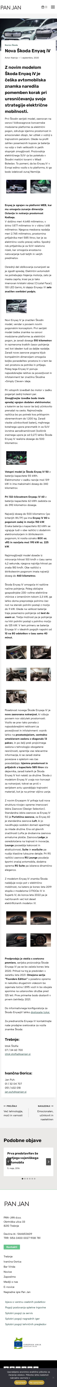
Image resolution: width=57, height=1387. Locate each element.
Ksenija (14, 57)
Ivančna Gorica (12, 1261)
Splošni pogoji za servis (19, 1313)
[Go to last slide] (8, 1161)
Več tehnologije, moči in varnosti (13, 1111)
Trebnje (8, 1256)
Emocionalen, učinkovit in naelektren (45, 1113)
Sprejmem (20, 1382)
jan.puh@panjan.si (15, 1091)
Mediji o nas (11, 1281)
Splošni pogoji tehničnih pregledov (25, 1324)
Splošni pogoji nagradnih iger (22, 1318)
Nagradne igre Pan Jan (17, 1291)
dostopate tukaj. (40, 1012)
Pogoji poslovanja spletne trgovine (25, 1307)
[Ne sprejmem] (53, 1377)
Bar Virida (9, 1266)
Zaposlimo (10, 1276)
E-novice (9, 1286)
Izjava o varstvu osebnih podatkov (25, 1301)
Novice (8, 1271)
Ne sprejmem (36, 1382)
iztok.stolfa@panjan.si (18, 1054)
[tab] (22, 1178)
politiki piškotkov (38, 1378)
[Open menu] (52, 7)
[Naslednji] (48, 1161)
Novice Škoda (11, 45)
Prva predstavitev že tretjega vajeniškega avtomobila (22, 1158)
